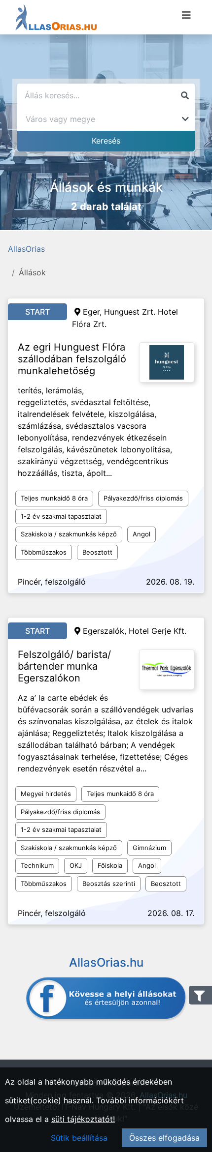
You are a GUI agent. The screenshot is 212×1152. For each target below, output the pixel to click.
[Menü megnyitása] (186, 15)
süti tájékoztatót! (83, 1119)
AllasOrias (26, 249)
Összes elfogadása (164, 1138)
